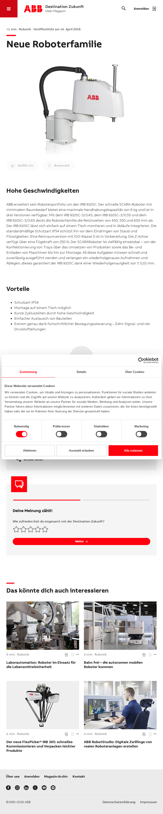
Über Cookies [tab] (134, 372)
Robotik (23, 655)
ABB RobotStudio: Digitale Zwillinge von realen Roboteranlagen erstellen (118, 744)
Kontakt (79, 776)
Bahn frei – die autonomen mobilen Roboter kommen (113, 664)
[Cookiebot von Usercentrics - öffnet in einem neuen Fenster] (141, 360)
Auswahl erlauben (81, 450)
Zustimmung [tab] (28, 372)
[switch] (61, 434)
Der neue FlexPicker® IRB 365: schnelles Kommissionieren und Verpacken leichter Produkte (40, 746)
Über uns (12, 776)
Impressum (148, 802)
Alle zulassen (133, 450)
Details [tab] (81, 372)
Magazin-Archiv (56, 776)
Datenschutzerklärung (119, 802)
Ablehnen (29, 450)
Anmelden (31, 776)
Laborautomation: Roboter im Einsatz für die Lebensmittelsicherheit (41, 664)
